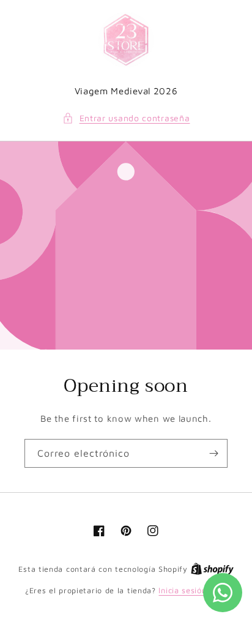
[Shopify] (212, 569)
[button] (126, 118)
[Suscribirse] (213, 453)
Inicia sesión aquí (192, 590)
